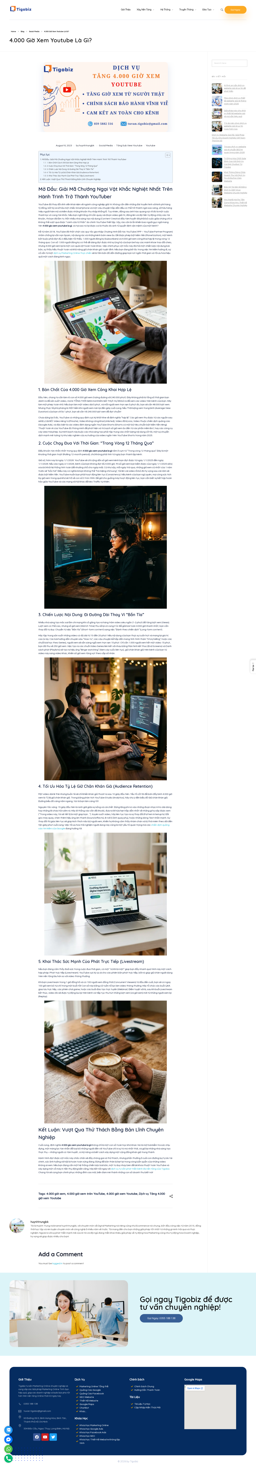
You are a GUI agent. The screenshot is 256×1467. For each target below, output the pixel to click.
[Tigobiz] (20, 8)
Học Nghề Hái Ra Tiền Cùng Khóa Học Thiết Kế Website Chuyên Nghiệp (235, 202)
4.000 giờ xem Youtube (121, 1194)
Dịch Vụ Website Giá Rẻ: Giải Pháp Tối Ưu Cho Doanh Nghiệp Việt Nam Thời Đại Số (228, 138)
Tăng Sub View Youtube (129, 145)
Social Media (34, 31)
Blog (22, 31)
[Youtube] (45, 1437)
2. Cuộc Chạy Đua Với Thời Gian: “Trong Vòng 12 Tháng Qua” (72, 166)
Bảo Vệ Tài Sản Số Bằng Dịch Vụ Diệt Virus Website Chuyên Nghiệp (235, 190)
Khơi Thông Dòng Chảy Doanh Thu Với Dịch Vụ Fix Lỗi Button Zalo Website (234, 176)
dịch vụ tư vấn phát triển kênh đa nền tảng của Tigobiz (140, 1169)
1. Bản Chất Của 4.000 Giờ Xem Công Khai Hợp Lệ (68, 163)
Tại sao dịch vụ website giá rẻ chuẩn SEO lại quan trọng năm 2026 (235, 150)
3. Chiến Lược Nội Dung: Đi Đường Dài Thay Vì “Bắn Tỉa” (70, 169)
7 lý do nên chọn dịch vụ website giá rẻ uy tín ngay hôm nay (235, 126)
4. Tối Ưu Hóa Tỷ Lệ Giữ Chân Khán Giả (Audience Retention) (73, 172)
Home (13, 31)
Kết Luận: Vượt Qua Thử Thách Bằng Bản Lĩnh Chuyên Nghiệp (71, 179)
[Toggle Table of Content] (166, 155)
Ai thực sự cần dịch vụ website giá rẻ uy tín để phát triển (235, 88)
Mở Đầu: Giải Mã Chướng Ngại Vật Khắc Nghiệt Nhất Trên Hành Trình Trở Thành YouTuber (84, 159)
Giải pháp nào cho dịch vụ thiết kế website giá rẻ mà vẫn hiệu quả (235, 113)
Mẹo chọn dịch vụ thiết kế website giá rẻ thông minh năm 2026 (235, 101)
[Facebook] (37, 1437)
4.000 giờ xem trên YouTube (86, 1194)
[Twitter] (53, 1437)
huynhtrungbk (86, 145)
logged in (57, 1263)
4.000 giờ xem (55, 1194)
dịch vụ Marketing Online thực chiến (72, 253)
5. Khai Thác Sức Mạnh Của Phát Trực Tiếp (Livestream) (70, 176)
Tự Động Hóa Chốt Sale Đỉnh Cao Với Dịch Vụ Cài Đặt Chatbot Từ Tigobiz (235, 163)
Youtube (150, 145)
